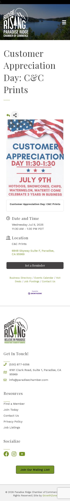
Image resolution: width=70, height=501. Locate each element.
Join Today (11, 409)
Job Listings (12, 427)
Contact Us (48, 281)
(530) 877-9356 (19, 364)
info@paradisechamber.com (28, 380)
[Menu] (64, 22)
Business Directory (21, 277)
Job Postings (31, 281)
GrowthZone (50, 495)
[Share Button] (15, 115)
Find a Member (14, 403)
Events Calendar (43, 277)
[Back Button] (8, 116)
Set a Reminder (35, 265)
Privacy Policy (13, 421)
